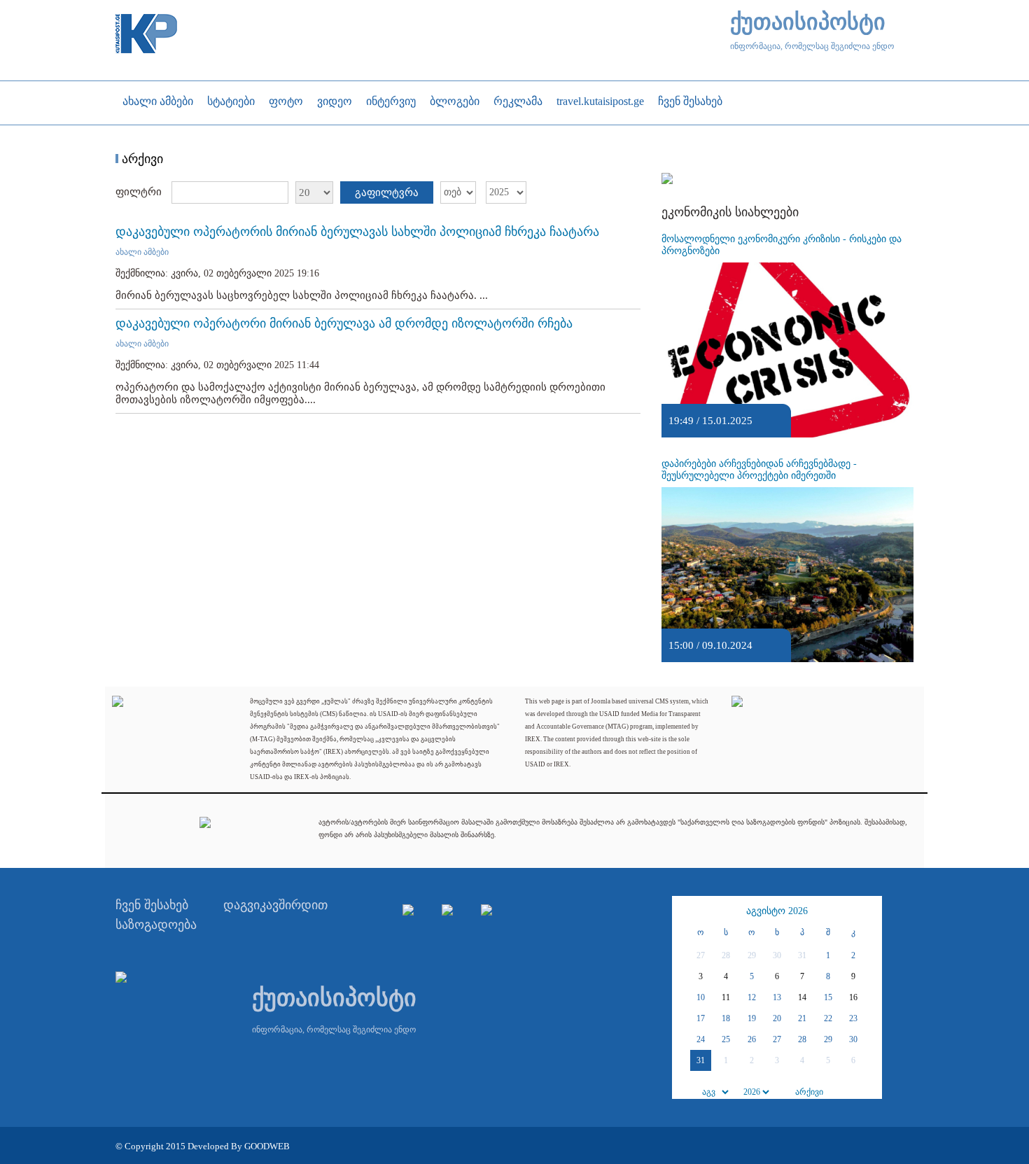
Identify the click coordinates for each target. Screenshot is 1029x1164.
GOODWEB (267, 1146)
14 (802, 997)
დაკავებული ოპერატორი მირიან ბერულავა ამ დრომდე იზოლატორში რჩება (344, 323)
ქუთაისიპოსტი (808, 22)
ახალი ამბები (142, 252)
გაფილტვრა (387, 192)
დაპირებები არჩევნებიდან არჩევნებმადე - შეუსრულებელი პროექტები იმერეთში (759, 469)
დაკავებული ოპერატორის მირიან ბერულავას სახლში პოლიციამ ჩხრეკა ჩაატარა (357, 232)
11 (726, 997)
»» (869, 911)
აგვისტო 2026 (777, 911)
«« (685, 911)
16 (853, 997)
